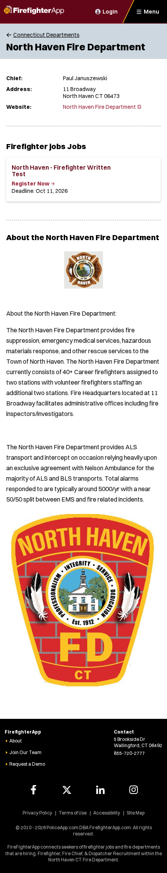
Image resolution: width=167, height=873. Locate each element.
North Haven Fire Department (101, 106)
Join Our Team (25, 752)
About (15, 741)
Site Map (135, 813)
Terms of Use (73, 813)
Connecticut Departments (46, 34)
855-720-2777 (129, 753)
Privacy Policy (37, 813)
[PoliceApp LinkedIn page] (100, 789)
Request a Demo (27, 764)
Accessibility (106, 813)
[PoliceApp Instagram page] (133, 789)
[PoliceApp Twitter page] (66, 789)
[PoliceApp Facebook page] (33, 789)
